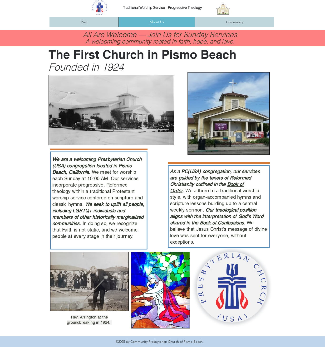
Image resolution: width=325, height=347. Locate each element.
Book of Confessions (222, 223)
